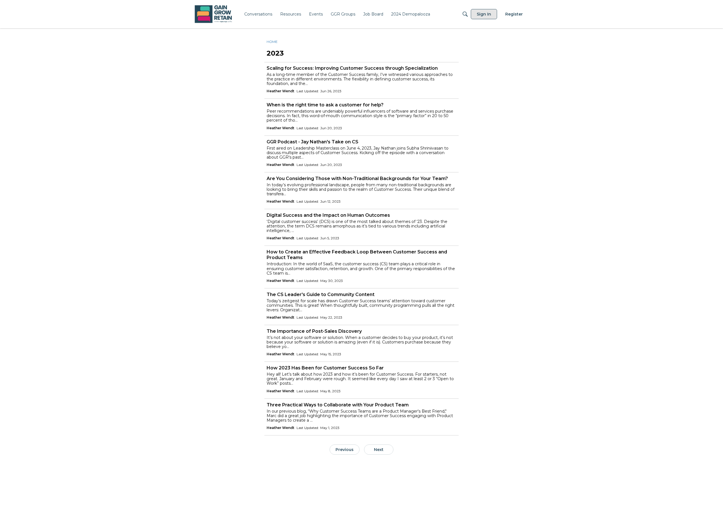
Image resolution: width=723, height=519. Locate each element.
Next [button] (379, 449)
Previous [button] (345, 449)
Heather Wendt (280, 91)
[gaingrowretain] (214, 14)
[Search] (465, 14)
